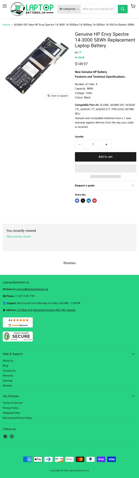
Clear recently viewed (18, 236)
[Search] (123, 9)
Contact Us (9, 370)
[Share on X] (83, 200)
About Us (8, 360)
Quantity (79, 136)
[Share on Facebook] (77, 200)
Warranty (8, 375)
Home (6, 24)
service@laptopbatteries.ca (32, 289)
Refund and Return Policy (17, 417)
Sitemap (7, 380)
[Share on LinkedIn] (89, 200)
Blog (5, 365)
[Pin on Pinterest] (94, 200)
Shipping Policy (11, 412)
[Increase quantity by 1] (106, 144)
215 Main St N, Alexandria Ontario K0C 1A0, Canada (46, 310)
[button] (105, 168)
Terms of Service (12, 402)
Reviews (7, 385)
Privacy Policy (10, 407)
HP (80, 52)
